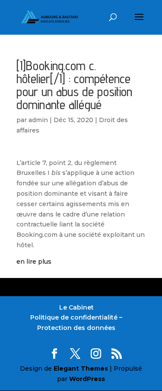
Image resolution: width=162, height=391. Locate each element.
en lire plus (33, 261)
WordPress (87, 379)
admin (38, 120)
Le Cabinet (76, 307)
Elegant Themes (81, 368)
